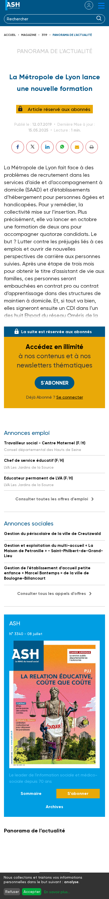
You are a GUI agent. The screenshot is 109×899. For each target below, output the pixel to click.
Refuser (12, 891)
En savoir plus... (57, 892)
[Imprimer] (91, 147)
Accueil (10, 35)
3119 (44, 35)
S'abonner (55, 383)
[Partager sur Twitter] (32, 147)
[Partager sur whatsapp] (62, 147)
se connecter (85, 5)
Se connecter (69, 397)
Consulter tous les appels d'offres (51, 593)
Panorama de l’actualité (72, 35)
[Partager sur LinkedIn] (47, 147)
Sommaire (31, 793)
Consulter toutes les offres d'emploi (51, 498)
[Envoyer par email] (77, 147)
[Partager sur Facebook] (17, 147)
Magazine (28, 35)
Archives (54, 806)
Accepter (32, 891)
